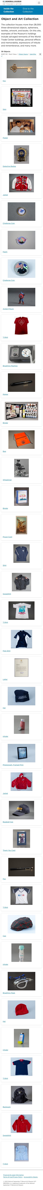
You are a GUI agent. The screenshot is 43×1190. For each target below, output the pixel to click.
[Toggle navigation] (39, 3)
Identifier (33, 54)
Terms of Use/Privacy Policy (12, 1177)
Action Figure (8, 309)
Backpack (6, 1107)
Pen (4, 879)
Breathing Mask (9, 993)
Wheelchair (7, 480)
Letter (5, 679)
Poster (5, 138)
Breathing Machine (10, 366)
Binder (5, 423)
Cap (4, 936)
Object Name (23, 54)
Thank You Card (9, 850)
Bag (4, 451)
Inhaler (5, 736)
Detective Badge (9, 166)
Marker (5, 394)
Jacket (5, 195)
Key (4, 81)
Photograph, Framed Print (13, 765)
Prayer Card (7, 537)
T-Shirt (5, 337)
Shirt (4, 565)
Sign (4, 109)
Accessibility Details (31, 1177)
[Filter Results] (40, 54)
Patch (5, 252)
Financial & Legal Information (13, 1175)
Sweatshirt (7, 594)
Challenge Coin (9, 223)
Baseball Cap (8, 822)
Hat (4, 708)
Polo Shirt (6, 651)
